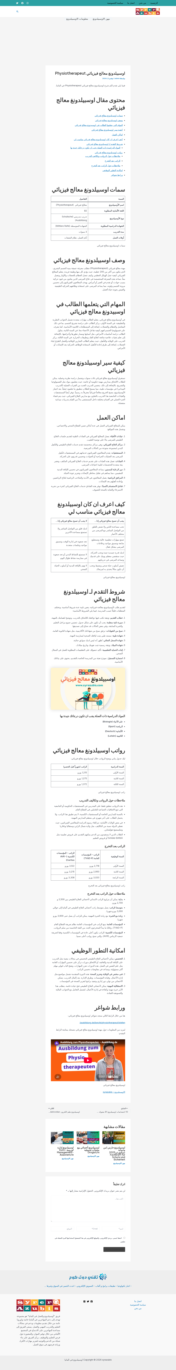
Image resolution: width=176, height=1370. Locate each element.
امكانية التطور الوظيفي (112, 170)
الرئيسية (154, 3)
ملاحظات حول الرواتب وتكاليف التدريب (102, 156)
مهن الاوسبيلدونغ (101, 18)
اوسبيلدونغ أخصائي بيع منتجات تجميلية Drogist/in (88, 1150)
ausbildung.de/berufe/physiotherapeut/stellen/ (102, 1022)
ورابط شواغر (117, 175)
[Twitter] (17, 3)
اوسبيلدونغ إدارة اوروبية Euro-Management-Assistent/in (65, 1151)
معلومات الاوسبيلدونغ (77, 18)
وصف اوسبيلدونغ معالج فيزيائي (109, 120)
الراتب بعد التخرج (112, 161)
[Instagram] (27, 3)
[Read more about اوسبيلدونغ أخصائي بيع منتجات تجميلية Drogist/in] (88, 1137)
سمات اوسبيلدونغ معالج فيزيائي (109, 115)
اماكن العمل (117, 134)
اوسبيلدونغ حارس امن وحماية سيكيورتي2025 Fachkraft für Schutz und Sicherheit (114, 1153)
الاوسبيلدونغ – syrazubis (114, 1092)
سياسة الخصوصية (115, 3)
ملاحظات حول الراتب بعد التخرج (105, 165)
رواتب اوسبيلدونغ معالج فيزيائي (109, 152)
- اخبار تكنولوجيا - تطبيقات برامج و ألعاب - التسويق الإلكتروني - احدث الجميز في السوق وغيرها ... (88, 1286)
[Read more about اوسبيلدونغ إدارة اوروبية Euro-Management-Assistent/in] (62, 1137)
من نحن (142, 3)
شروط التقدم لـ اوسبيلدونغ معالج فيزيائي (104, 144)
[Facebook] (22, 3)
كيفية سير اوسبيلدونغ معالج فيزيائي (107, 130)
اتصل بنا (131, 3)
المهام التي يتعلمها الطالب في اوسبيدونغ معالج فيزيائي (99, 125)
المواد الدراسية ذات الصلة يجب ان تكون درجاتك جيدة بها (95, 147)
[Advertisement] (88, 39)
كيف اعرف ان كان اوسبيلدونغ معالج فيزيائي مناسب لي (98, 139)
